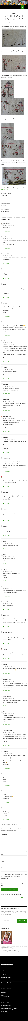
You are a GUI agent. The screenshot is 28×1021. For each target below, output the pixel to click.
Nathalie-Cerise (7, 679)
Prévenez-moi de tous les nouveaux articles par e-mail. (14, 884)
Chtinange (3, 1007)
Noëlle (4, 554)
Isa (7, 189)
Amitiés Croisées (5, 1012)
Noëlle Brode (4, 1011)
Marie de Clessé (7, 416)
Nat (2, 189)
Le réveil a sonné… (5, 210)
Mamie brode (6, 458)
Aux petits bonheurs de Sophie (8, 1009)
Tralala (14, 13)
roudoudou (6, 586)
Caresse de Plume (7, 730)
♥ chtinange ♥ (6, 791)
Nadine (5, 649)
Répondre (7, 231)
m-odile (5, 303)
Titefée (5, 322)
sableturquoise (7, 696)
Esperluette (13, 22)
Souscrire (22, 920)
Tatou (4, 189)
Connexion (3, 974)
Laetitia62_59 (6, 751)
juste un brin (6, 254)
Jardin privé (4, 993)
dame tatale (6, 399)
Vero (4, 541)
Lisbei (4, 284)
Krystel (5, 509)
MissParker (6, 477)
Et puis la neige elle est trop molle (9, 1008)
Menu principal (26, 7)
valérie (5, 808)
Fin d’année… (5, 204)
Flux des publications (6, 977)
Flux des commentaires (6, 980)
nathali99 (5, 664)
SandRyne (5, 437)
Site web (3, 867)
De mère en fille (4, 992)
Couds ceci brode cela (6, 996)
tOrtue (5, 367)
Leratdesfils (6, 615)
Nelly (4, 711)
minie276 (5, 602)
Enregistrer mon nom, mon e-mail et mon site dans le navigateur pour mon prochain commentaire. (14, 876)
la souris (5, 526)
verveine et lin (6, 223)
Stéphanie (5, 384)
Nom (2, 854)
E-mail (3, 861)
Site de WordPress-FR (6, 982)
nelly (4, 774)
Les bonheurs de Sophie (6, 1005)
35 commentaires (21, 22)
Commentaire (5, 834)
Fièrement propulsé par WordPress (8, 1019)
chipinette (5, 492)
